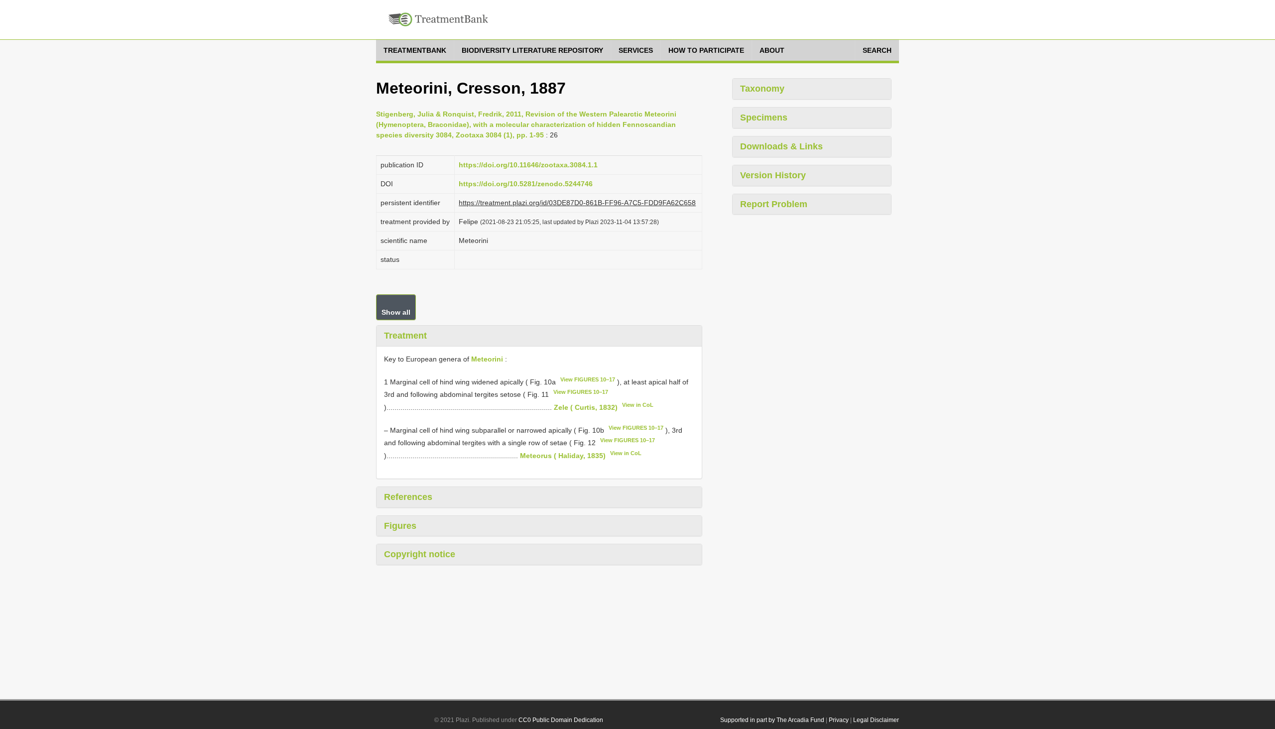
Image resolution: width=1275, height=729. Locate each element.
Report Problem (773, 204)
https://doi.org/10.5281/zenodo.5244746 (526, 184)
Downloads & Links (781, 146)
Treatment (405, 336)
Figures (400, 526)
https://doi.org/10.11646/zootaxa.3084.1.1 (528, 165)
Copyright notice (419, 554)
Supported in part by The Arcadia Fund (772, 720)
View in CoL (637, 405)
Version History (773, 175)
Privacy (839, 720)
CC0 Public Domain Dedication (560, 720)
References (408, 497)
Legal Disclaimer (876, 720)
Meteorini (487, 359)
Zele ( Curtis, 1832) (586, 407)
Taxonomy (762, 89)
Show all (396, 312)
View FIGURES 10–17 (587, 379)
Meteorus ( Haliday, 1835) (563, 456)
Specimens (763, 117)
